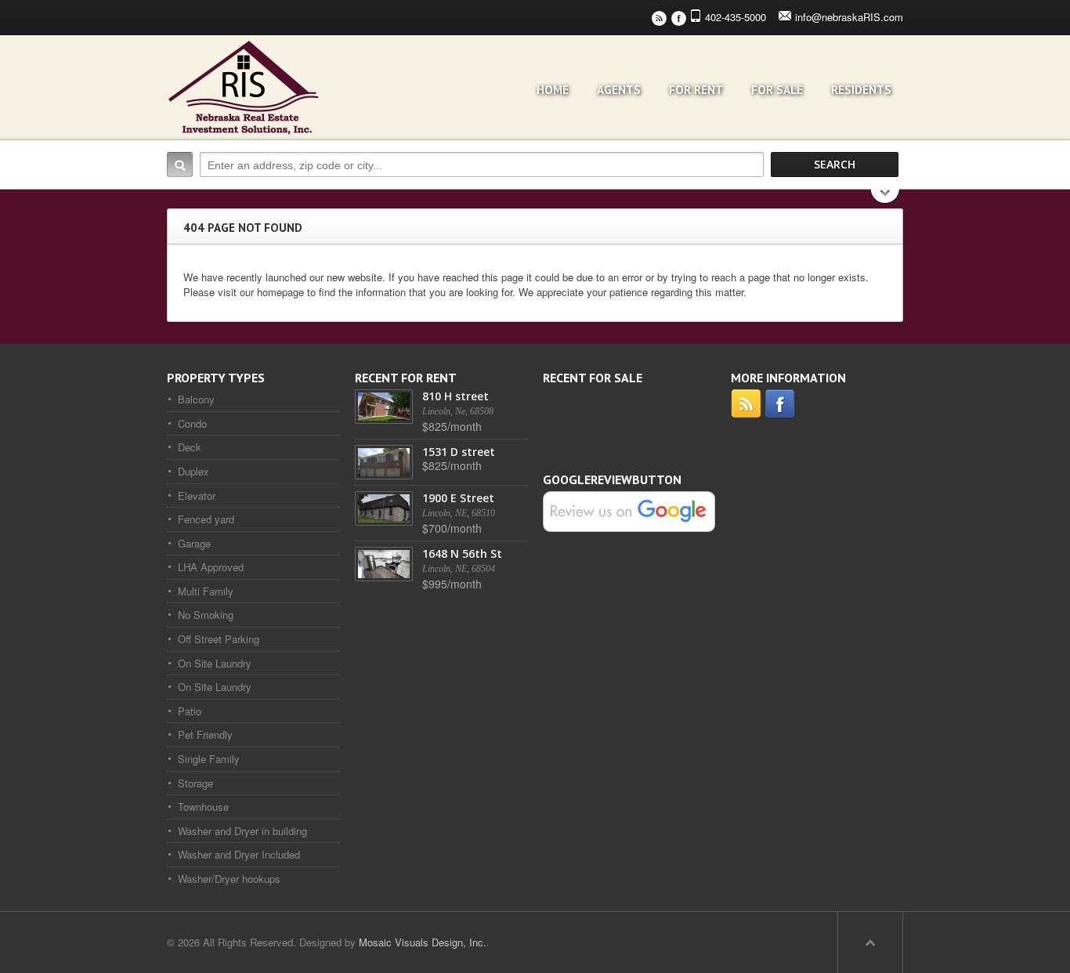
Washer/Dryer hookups (229, 878)
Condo (192, 423)
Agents (619, 89)
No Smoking (205, 614)
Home (553, 89)
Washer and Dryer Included (239, 854)
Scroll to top (870, 942)
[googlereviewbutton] (629, 510)
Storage (195, 783)
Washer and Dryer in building (242, 830)
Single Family (209, 758)
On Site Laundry (214, 663)
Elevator (196, 495)
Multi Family (205, 591)
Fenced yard (206, 519)
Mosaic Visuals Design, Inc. (422, 942)
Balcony (196, 399)
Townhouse (203, 806)
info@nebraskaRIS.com (849, 16)
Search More (885, 198)
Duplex (193, 471)
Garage (194, 543)
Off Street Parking (218, 638)
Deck (189, 446)
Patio (189, 711)
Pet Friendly (205, 734)
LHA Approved (211, 566)
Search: (180, 164)
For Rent (696, 89)
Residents (861, 89)
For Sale (777, 89)
